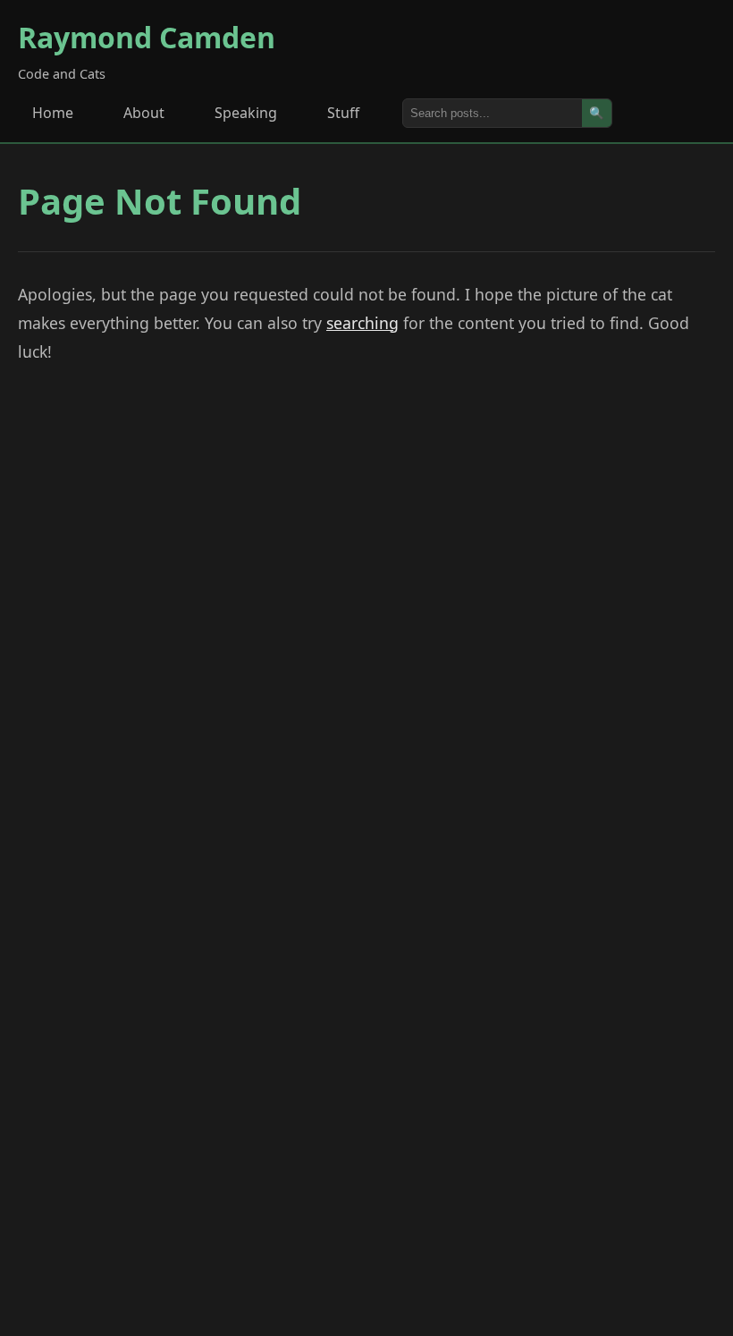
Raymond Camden (146, 37)
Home (52, 113)
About (143, 113)
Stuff (343, 113)
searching (362, 323)
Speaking (246, 113)
